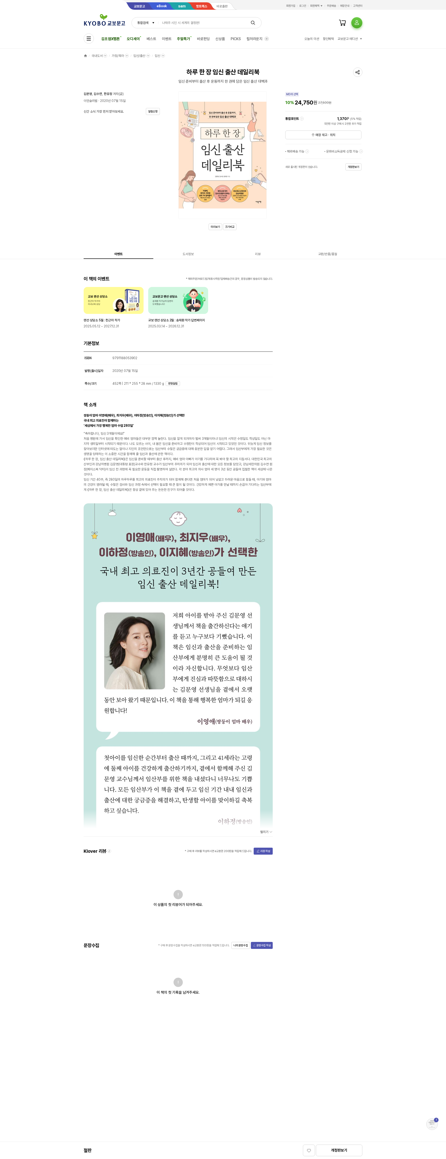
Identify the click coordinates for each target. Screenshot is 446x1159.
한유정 (108, 94)
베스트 (151, 39)
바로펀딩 (203, 39)
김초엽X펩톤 (110, 39)
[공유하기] (357, 72)
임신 (157, 56)
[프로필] (356, 22)
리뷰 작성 (265, 851)
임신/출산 (139, 56)
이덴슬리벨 (90, 101)
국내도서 (97, 56)
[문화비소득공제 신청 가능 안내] (361, 151)
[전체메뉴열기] (89, 38)
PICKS (236, 39)
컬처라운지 (254, 39)
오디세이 (133, 39)
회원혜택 (314, 5)
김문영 (88, 94)
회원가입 (290, 5)
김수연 (98, 94)
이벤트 (167, 39)
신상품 (220, 39)
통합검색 (142, 23)
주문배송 (331, 5)
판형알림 (172, 383)
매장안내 (344, 5)
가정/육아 (118, 56)
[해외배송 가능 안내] (307, 151)
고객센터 (357, 5)
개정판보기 (339, 1150)
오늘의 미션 (311, 39)
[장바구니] (342, 23)
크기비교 (229, 226)
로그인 (302, 5)
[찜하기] (309, 1150)
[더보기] (266, 38)
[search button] (253, 23)
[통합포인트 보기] (302, 118)
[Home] (85, 56)
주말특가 (183, 39)
